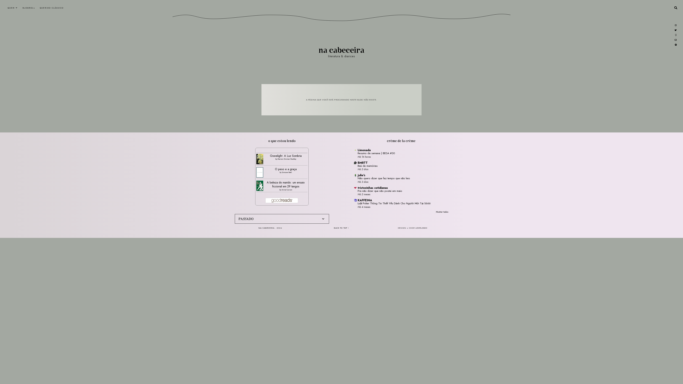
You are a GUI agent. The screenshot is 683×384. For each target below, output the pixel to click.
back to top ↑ (341, 227)
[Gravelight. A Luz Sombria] (259, 159)
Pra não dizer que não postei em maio (380, 191)
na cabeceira (341, 49)
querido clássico (51, 7)
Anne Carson (287, 189)
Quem (11, 7)
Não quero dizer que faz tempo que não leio (384, 178)
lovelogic (421, 227)
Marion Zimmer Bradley (287, 159)
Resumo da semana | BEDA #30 (376, 153)
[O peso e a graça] (259, 172)
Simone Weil (287, 172)
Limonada (364, 150)
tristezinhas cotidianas (373, 188)
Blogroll (29, 7)
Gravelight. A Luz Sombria (286, 156)
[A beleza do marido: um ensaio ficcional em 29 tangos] (259, 186)
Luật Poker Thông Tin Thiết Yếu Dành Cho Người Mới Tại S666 (394, 203)
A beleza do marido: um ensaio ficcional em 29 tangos (286, 184)
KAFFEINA (365, 200)
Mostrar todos (442, 212)
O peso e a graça (286, 169)
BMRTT (363, 163)
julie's (361, 175)
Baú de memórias (368, 166)
